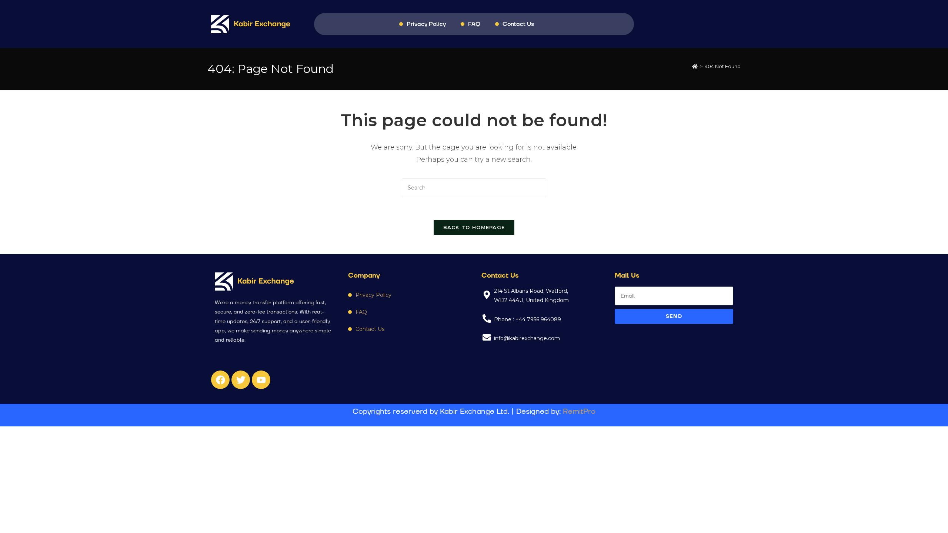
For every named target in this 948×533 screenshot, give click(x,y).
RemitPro (579, 411)
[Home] (695, 66)
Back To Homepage (474, 227)
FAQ (474, 24)
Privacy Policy (426, 24)
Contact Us (518, 24)
